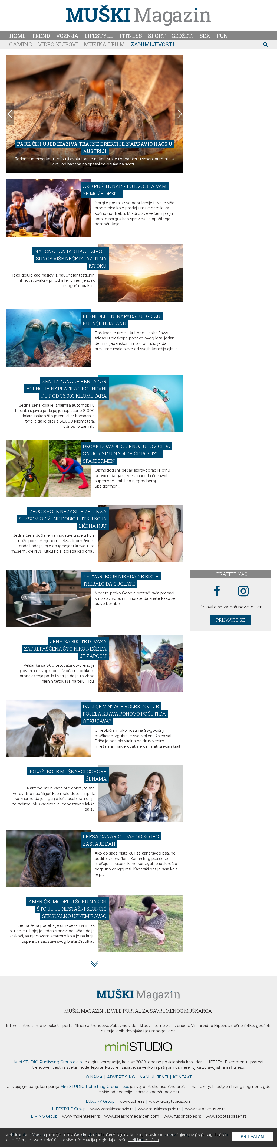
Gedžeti (183, 35)
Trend (41, 35)
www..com (170, 1101)
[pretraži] (266, 45)
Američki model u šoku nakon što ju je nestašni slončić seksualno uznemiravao (67, 908)
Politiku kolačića (143, 1139)
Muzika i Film (104, 44)
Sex (205, 35)
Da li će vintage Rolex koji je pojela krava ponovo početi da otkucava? (124, 713)
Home (17, 35)
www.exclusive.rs (205, 1109)
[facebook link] (217, 591)
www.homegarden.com (131, 1116)
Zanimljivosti (152, 44)
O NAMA (94, 1077)
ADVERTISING (121, 1077)
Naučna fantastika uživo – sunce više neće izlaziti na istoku (71, 258)
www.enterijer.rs (81, 1116)
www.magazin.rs (111, 1109)
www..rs (131, 1101)
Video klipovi (58, 44)
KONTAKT (182, 1077)
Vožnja (67, 35)
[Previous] (10, 114)
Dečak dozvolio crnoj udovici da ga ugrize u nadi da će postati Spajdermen (126, 453)
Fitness (130, 35)
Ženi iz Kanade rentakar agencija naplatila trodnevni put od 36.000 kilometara (66, 388)
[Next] (179, 114)
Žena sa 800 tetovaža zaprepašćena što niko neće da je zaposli (65, 648)
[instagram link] (243, 591)
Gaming (20, 44)
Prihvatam (252, 1136)
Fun (222, 35)
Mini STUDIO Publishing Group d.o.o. (48, 1062)
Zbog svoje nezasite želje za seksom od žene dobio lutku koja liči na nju (63, 518)
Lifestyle (98, 35)
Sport (157, 35)
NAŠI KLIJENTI (154, 1077)
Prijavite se (230, 620)
